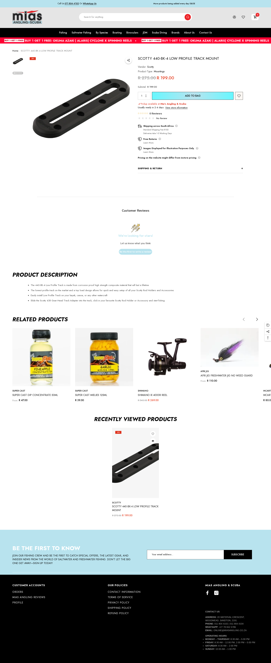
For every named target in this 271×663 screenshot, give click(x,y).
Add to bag (193, 96)
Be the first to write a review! (135, 251)
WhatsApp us (89, 3)
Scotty (150, 67)
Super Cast (18, 390)
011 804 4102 (72, 3)
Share (128, 60)
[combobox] (132, 17)
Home (15, 50)
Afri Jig (205, 371)
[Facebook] (207, 593)
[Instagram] (216, 593)
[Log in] (234, 17)
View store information (176, 107)
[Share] (128, 60)
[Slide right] (257, 319)
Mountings (159, 71)
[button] (255, 17)
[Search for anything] (135, 17)
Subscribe (237, 554)
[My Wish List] (243, 17)
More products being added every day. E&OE (174, 3)
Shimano (143, 390)
